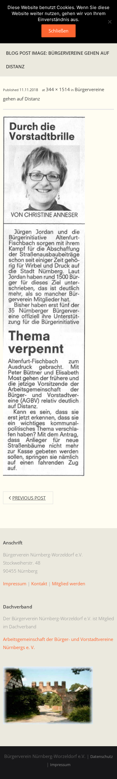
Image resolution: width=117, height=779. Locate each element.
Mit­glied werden (68, 583)
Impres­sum (14, 583)
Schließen (58, 31)
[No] (109, 22)
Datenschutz (101, 756)
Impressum (60, 764)
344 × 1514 (58, 89)
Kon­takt (39, 583)
